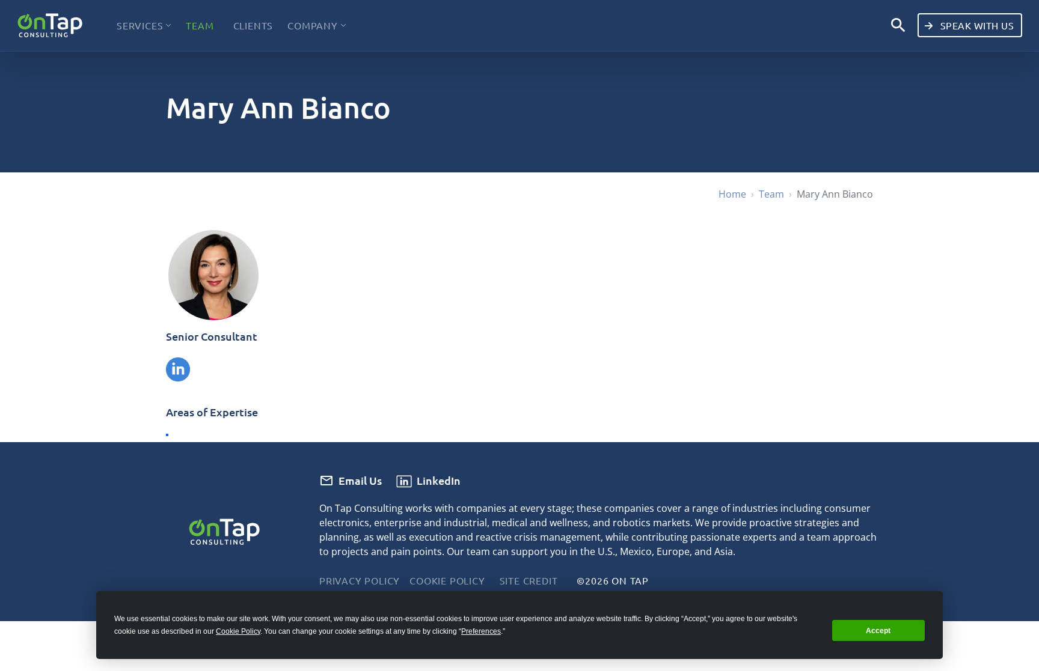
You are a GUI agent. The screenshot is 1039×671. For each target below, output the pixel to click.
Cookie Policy (447, 580)
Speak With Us (975, 25)
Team (199, 25)
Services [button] (140, 25)
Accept (878, 631)
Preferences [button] (481, 631)
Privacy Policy (359, 580)
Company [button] (312, 25)
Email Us (360, 480)
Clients (253, 25)
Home (732, 194)
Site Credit (529, 580)
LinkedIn (439, 480)
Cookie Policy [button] (238, 631)
